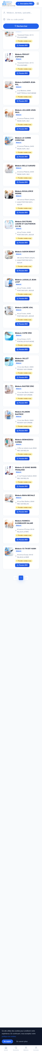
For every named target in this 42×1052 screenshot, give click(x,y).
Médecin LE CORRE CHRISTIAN (23, 139)
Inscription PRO (26, 4)
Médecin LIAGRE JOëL (24, 307)
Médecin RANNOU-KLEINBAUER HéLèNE (24, 521)
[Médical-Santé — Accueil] (9, 3)
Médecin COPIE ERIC (23, 333)
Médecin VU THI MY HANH (25, 548)
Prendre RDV (23, 45)
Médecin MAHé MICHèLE (25, 495)
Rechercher (21, 26)
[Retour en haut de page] (37, 1042)
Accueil (6, 1050)
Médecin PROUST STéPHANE (22, 55)
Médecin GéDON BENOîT (25, 251)
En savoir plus (22, 1041)
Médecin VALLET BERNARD (22, 359)
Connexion (36, 1050)
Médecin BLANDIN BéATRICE (22, 412)
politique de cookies (9, 1036)
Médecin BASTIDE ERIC (24, 386)
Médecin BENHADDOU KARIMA (24, 440)
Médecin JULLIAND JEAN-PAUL (25, 111)
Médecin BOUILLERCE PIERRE (24, 192)
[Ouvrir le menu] (38, 3)
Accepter (7, 1041)
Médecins (26, 1050)
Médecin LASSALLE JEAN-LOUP (26, 280)
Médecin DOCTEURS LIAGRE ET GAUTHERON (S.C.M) (25, 223)
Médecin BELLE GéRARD (25, 165)
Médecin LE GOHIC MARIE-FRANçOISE (26, 468)
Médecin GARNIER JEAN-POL (25, 83)
